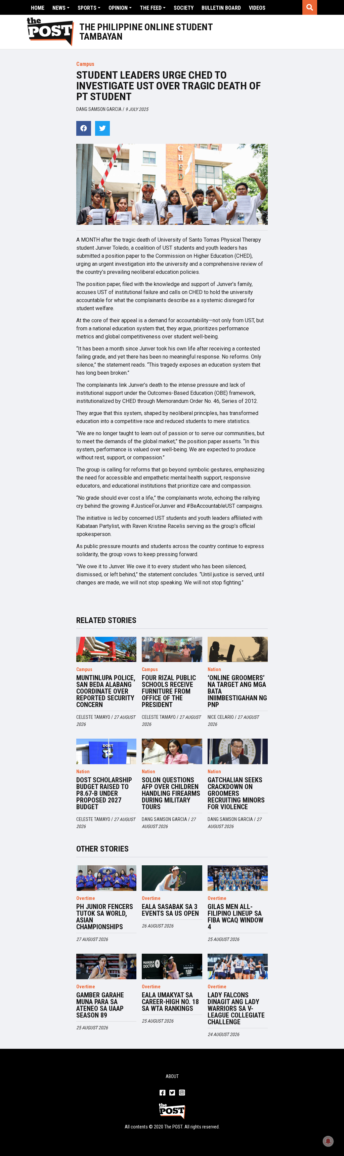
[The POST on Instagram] (182, 1093)
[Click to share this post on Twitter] (102, 128)
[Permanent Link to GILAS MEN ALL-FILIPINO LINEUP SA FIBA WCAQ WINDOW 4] (238, 878)
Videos (257, 8)
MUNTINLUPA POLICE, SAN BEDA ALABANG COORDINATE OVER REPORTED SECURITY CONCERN (105, 691)
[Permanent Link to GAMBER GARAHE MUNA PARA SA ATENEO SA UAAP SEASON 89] (106, 966)
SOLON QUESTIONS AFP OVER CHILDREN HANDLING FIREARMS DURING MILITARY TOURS (171, 793)
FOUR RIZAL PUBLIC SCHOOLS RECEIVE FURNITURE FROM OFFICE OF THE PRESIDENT (169, 691)
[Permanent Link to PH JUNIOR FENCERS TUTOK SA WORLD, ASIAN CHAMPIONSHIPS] (106, 878)
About (172, 1076)
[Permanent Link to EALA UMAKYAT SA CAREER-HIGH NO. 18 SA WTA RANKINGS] (172, 966)
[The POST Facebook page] (162, 1093)
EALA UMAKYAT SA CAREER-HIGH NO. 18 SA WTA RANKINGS (170, 1002)
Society (184, 8)
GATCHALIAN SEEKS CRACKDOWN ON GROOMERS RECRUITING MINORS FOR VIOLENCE (236, 793)
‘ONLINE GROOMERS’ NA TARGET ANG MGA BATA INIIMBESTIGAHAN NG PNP (237, 691)
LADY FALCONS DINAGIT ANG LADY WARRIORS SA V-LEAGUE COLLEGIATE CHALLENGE (236, 1008)
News (59, 8)
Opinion (118, 8)
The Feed (151, 8)
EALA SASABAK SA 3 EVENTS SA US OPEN (170, 910)
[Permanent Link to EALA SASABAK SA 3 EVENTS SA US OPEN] (172, 878)
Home (37, 8)
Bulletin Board (221, 8)
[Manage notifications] (328, 1141)
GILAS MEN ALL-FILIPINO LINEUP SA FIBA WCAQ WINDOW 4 (235, 916)
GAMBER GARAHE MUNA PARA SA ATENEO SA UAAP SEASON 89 (100, 1005)
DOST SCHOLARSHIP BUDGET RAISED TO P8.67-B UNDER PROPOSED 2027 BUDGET (104, 793)
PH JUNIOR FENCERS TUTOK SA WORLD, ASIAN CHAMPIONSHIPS (104, 916)
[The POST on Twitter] (172, 1093)
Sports (87, 8)
